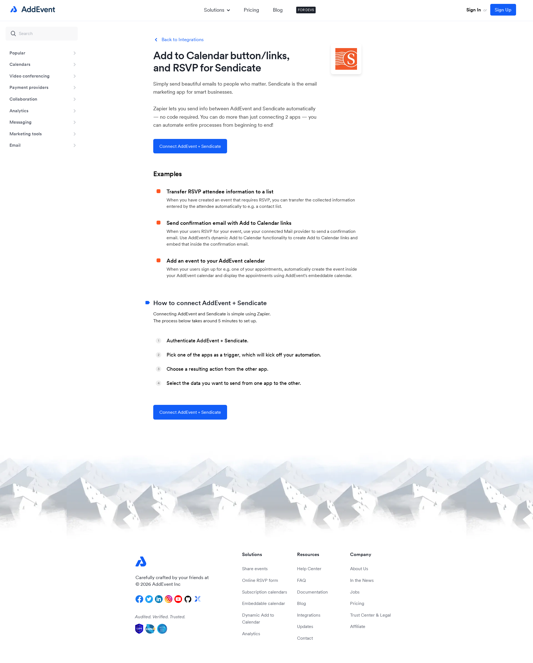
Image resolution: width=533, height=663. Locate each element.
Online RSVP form (260, 580)
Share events (255, 568)
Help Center (309, 568)
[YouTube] (178, 599)
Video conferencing (29, 76)
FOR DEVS (306, 10)
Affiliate (357, 626)
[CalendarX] (198, 599)
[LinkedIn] (159, 599)
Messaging (20, 122)
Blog (278, 10)
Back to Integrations (183, 40)
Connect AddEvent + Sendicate (190, 146)
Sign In (473, 10)
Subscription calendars (264, 592)
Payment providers (28, 87)
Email (15, 145)
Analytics (18, 110)
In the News (362, 580)
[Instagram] (168, 599)
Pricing (251, 10)
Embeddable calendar (263, 603)
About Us (359, 568)
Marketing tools (25, 133)
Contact (305, 638)
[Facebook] (139, 599)
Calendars (19, 64)
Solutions (214, 10)
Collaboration (23, 99)
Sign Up (503, 10)
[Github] (188, 599)
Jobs (354, 592)
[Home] (31, 9)
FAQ (301, 580)
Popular (17, 53)
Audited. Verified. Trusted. (160, 616)
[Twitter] (149, 599)
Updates (305, 626)
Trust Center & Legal (370, 615)
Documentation (312, 592)
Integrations (308, 615)
